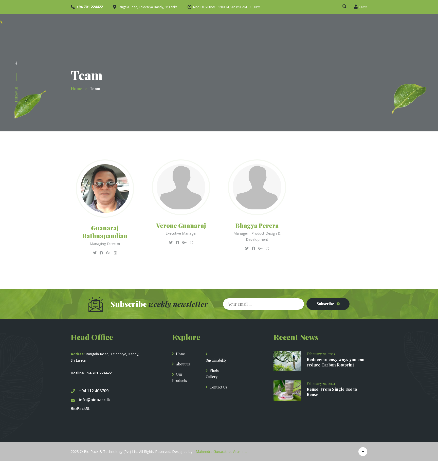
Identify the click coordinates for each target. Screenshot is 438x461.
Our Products (179, 377)
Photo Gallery (212, 373)
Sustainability (216, 360)
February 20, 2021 (321, 354)
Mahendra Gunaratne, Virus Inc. (221, 451)
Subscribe (325, 303)
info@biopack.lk (94, 399)
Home (181, 354)
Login (362, 7)
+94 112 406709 (93, 391)
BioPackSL (80, 408)
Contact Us (218, 387)
